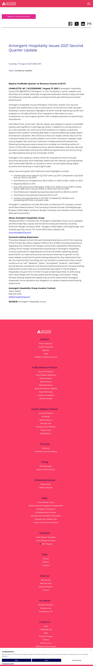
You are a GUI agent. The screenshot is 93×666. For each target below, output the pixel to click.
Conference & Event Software (46, 451)
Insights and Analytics (46, 395)
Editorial (46, 640)
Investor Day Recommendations (46, 522)
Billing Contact (45, 643)
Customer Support (46, 636)
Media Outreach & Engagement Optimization (46, 506)
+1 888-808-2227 (45, 630)
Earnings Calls (45, 423)
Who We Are (46, 580)
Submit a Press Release (46, 470)
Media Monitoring (45, 385)
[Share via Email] (89, 24)
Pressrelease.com (46, 611)
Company (46, 565)
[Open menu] (88, 3)
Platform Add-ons (45, 488)
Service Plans (46, 484)
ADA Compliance (45, 420)
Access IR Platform (46, 413)
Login (46, 626)
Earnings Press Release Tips (46, 519)
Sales (46, 633)
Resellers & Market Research (46, 357)
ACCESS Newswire (46, 605)
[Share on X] (77, 24)
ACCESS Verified (45, 399)
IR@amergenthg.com (19, 297)
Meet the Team (46, 583)
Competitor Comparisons (45, 509)
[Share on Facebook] (70, 24)
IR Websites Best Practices (45, 512)
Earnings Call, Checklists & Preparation (46, 516)
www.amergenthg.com (20, 232)
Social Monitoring (45, 392)
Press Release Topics (46, 502)
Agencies (45, 350)
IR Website (46, 417)
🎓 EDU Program (45, 544)
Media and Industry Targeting (46, 388)
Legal (46, 354)
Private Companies (46, 347)
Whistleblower (45, 433)
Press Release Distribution (46, 375)
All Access (46, 448)
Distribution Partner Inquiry (46, 646)
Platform (46, 562)
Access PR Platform (45, 372)
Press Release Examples (45, 540)
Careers (46, 590)
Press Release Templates (46, 537)
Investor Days (46, 430)
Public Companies (46, 343)
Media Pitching (45, 382)
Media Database (45, 378)
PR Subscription (46, 466)
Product (46, 559)
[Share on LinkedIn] (83, 24)
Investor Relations (46, 587)
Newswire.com (45, 608)
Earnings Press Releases (45, 427)
